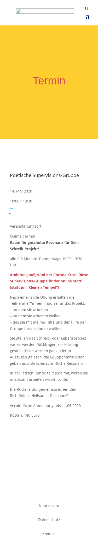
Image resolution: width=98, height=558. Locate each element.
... (11, 207)
